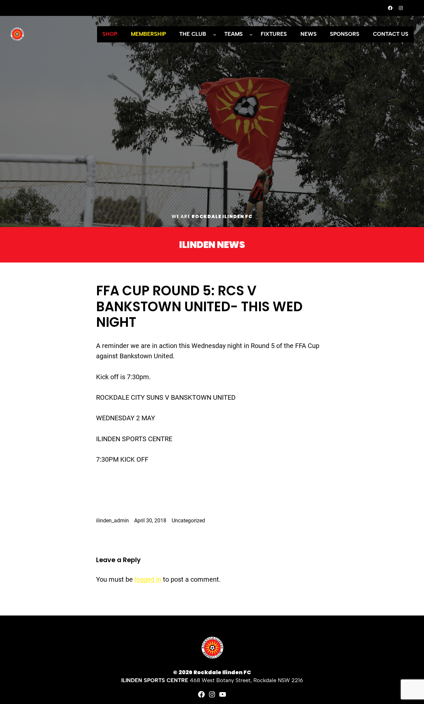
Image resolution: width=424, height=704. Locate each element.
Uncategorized (188, 520)
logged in (147, 579)
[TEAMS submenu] (251, 34)
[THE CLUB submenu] (214, 34)
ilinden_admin (112, 520)
